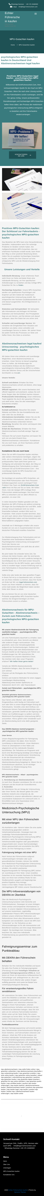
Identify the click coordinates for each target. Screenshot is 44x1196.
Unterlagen (7, 1168)
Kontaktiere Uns (8, 1174)
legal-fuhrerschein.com (28, 582)
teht (4, 488)
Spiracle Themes (20, 1192)
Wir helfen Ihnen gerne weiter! (21, 661)
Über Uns (6, 1164)
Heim (5, 1161)
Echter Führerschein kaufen (12, 17)
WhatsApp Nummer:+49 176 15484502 (20, 1148)
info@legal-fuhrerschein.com (25, 1146)
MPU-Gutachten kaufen (11, 1171)
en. (19, 373)
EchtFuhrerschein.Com (30, 485)
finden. (21, 285)
